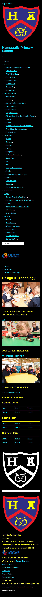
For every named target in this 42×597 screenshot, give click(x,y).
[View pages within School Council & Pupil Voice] (27, 197)
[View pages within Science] (12, 142)
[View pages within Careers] (12, 184)
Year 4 (4, 412)
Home (6, 266)
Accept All (3, 590)
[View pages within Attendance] (14, 210)
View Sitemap (7, 564)
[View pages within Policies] (12, 100)
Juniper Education (22, 561)
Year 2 (17, 408)
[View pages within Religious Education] (21, 155)
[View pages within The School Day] (18, 74)
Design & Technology (12, 273)
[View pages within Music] (10, 171)
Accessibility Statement (10, 567)
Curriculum (8, 269)
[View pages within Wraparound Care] (19, 226)
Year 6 (30, 412)
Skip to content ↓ (8, 4)
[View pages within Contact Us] (14, 87)
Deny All (13, 590)
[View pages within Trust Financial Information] (26, 129)
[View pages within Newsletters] (15, 223)
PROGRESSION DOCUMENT (13, 356)
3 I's (3, 320)
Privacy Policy (7, 574)
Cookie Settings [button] (8, 577)
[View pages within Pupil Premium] (17, 113)
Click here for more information (21, 587)
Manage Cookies (8, 590)
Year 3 (30, 408)
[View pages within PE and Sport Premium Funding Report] (35, 116)
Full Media (6, 571)
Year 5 (17, 412)
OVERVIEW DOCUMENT (11, 392)
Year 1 (4, 408)
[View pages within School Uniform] (17, 239)
